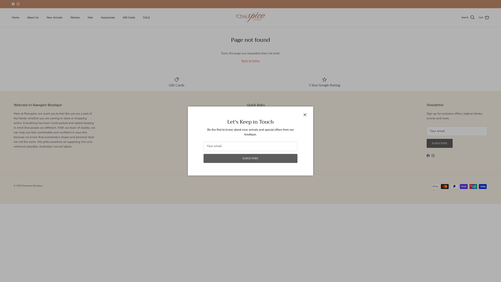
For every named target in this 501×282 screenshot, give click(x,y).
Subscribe (250, 158)
